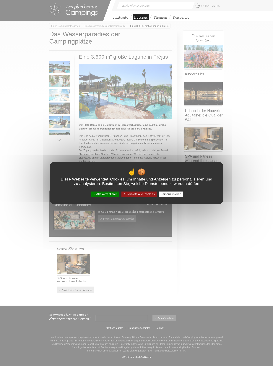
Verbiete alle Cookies (140, 194)
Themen (160, 17)
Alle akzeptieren (107, 194)
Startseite (120, 17)
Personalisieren (170, 194)
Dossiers (141, 17)
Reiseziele (181, 17)
